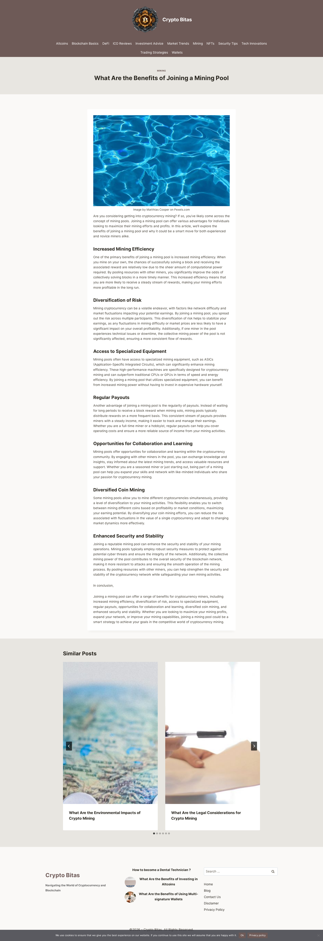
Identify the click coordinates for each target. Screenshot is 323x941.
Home (208, 884)
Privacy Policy (214, 910)
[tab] (154, 833)
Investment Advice (149, 43)
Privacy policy (257, 935)
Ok (242, 935)
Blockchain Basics (85, 43)
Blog (207, 890)
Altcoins (62, 43)
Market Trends (178, 43)
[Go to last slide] (69, 746)
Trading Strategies (154, 52)
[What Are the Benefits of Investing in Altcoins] (130, 882)
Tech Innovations (254, 43)
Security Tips (228, 43)
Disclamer (211, 903)
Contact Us (212, 897)
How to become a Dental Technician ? (161, 870)
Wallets (177, 52)
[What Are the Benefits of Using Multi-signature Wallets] (130, 897)
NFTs (210, 43)
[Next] (254, 746)
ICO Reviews (122, 43)
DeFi (105, 43)
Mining (198, 43)
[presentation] (110, 733)
